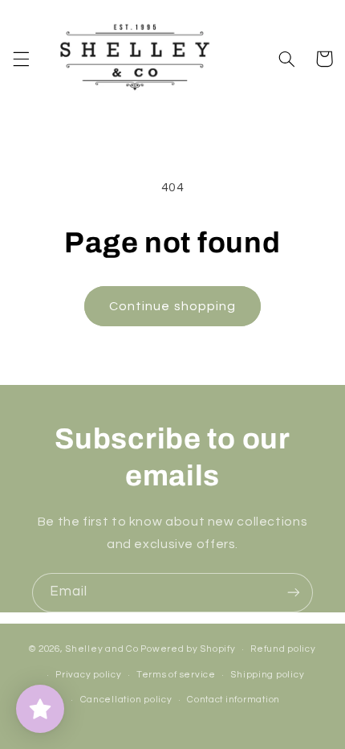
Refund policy (283, 649)
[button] (20, 58)
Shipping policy (267, 674)
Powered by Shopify (187, 649)
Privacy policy (88, 674)
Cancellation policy (126, 699)
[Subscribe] (293, 592)
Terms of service (176, 674)
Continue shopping (172, 306)
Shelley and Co (101, 649)
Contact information (233, 699)
